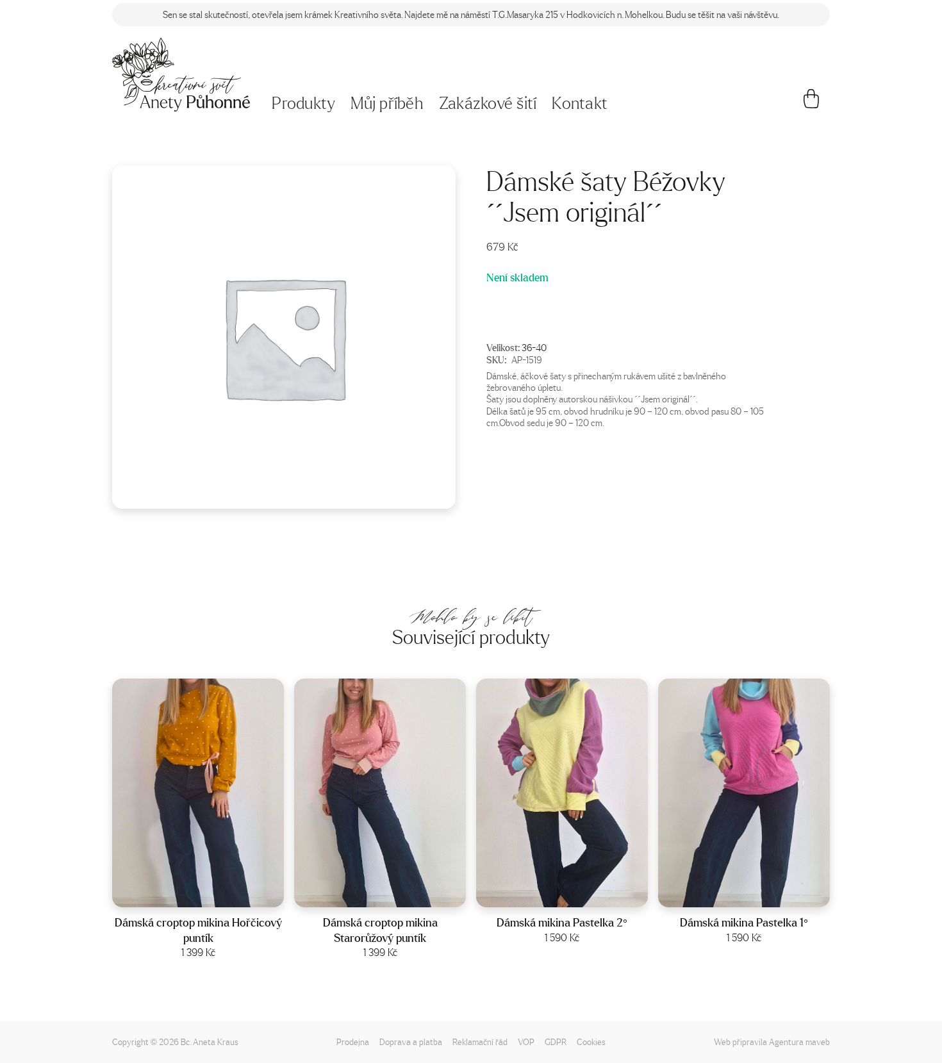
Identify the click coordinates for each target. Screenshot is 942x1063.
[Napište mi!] (181, 74)
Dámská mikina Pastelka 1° (744, 922)
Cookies (591, 1041)
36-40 (534, 347)
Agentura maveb (799, 1041)
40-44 (578, 893)
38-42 (214, 893)
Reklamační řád (480, 1041)
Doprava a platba (410, 1041)
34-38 (760, 893)
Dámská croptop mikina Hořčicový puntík (198, 930)
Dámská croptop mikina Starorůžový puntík (380, 930)
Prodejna (352, 1041)
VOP (526, 1041)
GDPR (555, 1041)
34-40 (396, 893)
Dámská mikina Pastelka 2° (562, 922)
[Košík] (811, 104)
